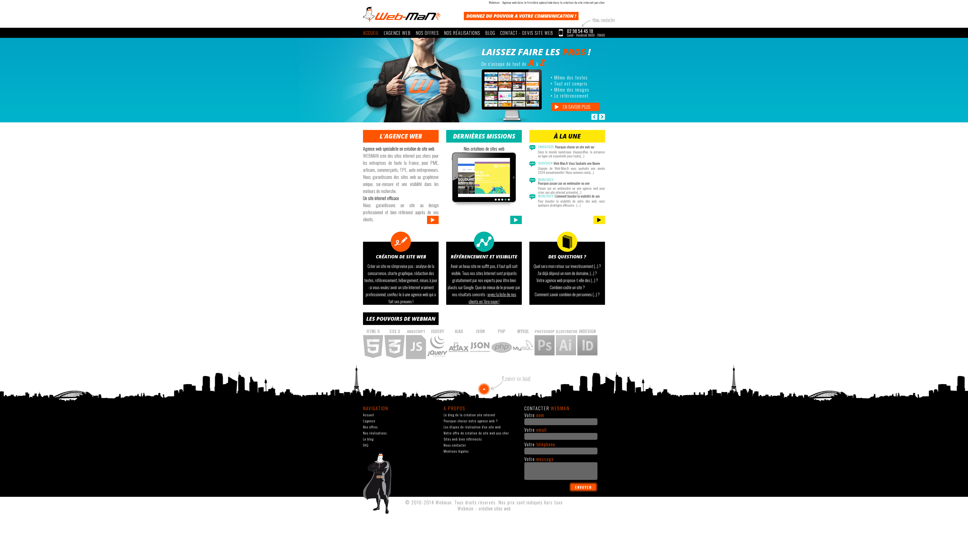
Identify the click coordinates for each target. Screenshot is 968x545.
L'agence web (397, 33)
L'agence (369, 420)
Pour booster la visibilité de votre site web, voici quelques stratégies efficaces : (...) (571, 203)
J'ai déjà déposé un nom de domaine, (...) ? (567, 273)
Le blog (368, 439)
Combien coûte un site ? (567, 287)
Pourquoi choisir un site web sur (574, 147)
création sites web (495, 508)
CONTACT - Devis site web (526, 33)
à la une (567, 136)
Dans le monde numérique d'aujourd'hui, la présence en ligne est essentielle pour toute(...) (571, 154)
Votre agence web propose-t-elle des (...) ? (567, 280)
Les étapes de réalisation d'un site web (472, 426)
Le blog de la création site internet (469, 414)
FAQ (366, 445)
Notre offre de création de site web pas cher (476, 432)
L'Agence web (401, 136)
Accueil (371, 33)
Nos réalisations (462, 33)
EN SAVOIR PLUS (576, 106)
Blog (490, 33)
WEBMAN (402, 13)
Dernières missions (484, 136)
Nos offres (427, 33)
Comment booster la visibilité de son (577, 196)
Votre (534, 415)
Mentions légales (456, 451)
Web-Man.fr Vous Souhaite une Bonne (577, 163)
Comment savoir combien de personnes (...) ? (567, 294)
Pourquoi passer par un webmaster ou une (564, 183)
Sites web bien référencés (463, 439)
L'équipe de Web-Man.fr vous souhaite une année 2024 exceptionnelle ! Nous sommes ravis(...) (571, 170)
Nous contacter (455, 445)
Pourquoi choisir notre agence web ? (471, 420)
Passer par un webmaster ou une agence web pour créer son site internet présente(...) (571, 190)
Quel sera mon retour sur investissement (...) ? (567, 266)
